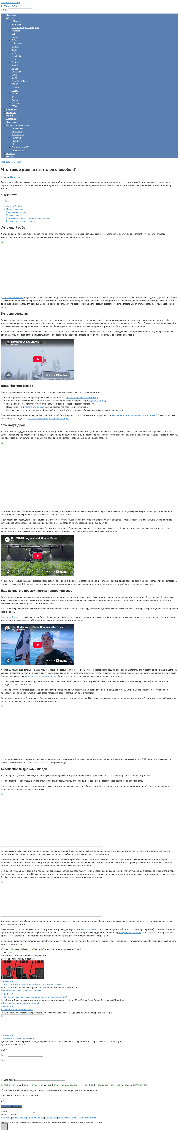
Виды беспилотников (16, 212)
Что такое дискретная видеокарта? (18, 1038)
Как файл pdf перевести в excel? (17, 1009)
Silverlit (15, 65)
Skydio (15, 68)
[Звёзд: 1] (6, 949)
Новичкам (11, 112)
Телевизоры (18, 150)
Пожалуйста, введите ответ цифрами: (19, 1095)
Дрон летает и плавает (12, 297)
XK (13, 97)
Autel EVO (16, 24)
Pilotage (15, 62)
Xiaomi (15, 93)
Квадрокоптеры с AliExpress (25, 27)
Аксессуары (12, 119)
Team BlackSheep (20, 81)
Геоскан (15, 103)
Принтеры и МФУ (20, 147)
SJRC (14, 78)
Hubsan (15, 46)
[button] (4, 201)
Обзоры (10, 18)
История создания (14, 209)
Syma (14, 75)
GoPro (14, 40)
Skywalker (16, 71)
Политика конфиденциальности (28, 1117)
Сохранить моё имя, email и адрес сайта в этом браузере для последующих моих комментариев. (51, 1090)
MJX (14, 53)
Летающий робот (14, 206)
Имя (4, 1050)
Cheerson (16, 31)
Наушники (17, 131)
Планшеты (17, 141)
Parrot (14, 59)
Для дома (11, 15)
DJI (13, 34)
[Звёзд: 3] (26, 949)
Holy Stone (17, 43)
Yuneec (15, 100)
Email (4, 1055)
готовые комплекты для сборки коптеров (48, 418)
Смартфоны (17, 128)
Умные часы (18, 134)
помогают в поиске (34, 407)
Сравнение (11, 109)
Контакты (6, 1117)
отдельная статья (96, 400)
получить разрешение (130, 932)
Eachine (15, 37)
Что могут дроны (14, 215)
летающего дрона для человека (40, 676)
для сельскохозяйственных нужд (81, 397)
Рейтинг (10, 116)
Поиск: (4, 10)
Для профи (11, 122)
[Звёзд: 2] (16, 949)
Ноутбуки (16, 138)
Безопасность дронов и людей (20, 221)
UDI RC (15, 84)
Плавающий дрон (9, 617)
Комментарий (8, 1080)
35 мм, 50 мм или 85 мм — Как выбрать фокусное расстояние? (32, 984)
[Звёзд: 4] (37, 949)
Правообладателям (67, 1117)
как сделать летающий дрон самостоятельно (134, 415)
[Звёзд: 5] (47, 949)
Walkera (15, 87)
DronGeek (9, 6)
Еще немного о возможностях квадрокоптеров (28, 218)
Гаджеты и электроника (18, 125)
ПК (13, 144)
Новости (10, 153)
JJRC (14, 49)
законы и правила (90, 929)
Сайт (3, 1060)
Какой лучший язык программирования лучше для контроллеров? (34, 997)
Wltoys (15, 90)
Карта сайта (51, 1117)
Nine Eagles (17, 56)
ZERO (14, 106)
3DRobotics (17, 21)
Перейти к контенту (10, 2)
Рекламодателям (87, 1117)
